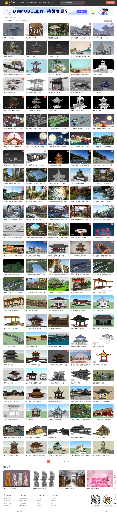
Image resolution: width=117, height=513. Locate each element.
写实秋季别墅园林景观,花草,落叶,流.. (81, 201)
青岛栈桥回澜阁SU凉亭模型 (78, 346)
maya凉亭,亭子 (97, 92)
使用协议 (39, 500)
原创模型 (29, 2)
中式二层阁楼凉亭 (53, 56)
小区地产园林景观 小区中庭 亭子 (12, 183)
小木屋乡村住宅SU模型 (99, 437)
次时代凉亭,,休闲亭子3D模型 (78, 237)
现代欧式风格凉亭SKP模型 (55, 310)
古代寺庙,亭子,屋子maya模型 (56, 383)
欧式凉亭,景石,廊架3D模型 (33, 256)
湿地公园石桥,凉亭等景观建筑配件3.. (103, 274)
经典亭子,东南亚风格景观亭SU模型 (35, 455)
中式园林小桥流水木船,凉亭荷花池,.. (102, 147)
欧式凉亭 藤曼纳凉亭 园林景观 (34, 201)
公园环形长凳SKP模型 (99, 292)
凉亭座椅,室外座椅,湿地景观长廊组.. (80, 274)
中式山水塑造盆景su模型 (77, 183)
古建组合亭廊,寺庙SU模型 (11, 401)
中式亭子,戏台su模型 (54, 92)
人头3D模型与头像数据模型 (39, 488)
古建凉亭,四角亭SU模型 (99, 365)
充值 (115, 488)
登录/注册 (110, 3)
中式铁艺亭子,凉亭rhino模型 (33, 92)
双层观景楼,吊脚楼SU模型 (11, 419)
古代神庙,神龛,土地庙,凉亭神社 (12, 110)
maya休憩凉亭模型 (98, 74)
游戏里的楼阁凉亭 (31, 56)
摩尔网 (5, 17)
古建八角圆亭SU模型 (98, 310)
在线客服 (53, 498)
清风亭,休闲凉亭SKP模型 (77, 328)
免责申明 (39, 503)
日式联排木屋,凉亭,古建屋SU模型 (102, 419)
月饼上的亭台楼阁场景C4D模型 (101, 128)
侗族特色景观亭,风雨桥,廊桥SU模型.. (81, 401)
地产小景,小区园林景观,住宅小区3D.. (58, 237)
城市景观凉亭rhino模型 (77, 92)
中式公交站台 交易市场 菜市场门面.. (80, 165)
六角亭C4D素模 (52, 110)
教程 (40, 2)
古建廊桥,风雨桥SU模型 (77, 437)
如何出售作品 (7, 503)
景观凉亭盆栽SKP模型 (32, 310)
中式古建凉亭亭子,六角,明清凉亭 (35, 110)
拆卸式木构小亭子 (31, 38)
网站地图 (53, 500)
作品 (44, 2)
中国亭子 (28, 74)
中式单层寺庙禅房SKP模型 (78, 310)
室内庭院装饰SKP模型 (77, 292)
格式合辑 (50, 2)
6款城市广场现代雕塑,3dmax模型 (80, 128)
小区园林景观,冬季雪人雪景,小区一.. (102, 201)
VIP (115, 494)
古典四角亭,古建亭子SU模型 (33, 383)
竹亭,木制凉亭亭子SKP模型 (11, 328)
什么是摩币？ (7, 500)
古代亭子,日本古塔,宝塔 (54, 165)
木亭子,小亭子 (97, 56)
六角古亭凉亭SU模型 (31, 419)
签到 (115, 483)
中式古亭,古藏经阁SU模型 (11, 455)
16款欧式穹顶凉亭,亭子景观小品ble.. (36, 128)
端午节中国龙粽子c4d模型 (55, 74)
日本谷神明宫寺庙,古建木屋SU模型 (80, 455)
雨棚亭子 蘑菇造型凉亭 (54, 38)
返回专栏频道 (108, 20)
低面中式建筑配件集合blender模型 (13, 128)
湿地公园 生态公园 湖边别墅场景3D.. (36, 274)
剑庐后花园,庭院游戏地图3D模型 (12, 274)
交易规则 (39, 505)
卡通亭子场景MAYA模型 (77, 110)
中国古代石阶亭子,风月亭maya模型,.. (58, 365)
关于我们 (53, 505)
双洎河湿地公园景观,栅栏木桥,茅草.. (36, 237)
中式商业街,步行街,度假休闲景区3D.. (14, 292)
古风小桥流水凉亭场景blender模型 (80, 147)
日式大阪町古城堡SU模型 (55, 455)
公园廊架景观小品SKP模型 (55, 292)
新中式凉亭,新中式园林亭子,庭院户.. (36, 165)
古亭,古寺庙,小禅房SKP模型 (33, 328)
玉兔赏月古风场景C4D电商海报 (12, 147)
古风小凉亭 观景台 (9, 38)
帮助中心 (53, 503)
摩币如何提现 (22, 503)
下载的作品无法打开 (24, 498)
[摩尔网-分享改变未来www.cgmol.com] (11, 4)
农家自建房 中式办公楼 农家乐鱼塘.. (36, 183)
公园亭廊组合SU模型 (9, 346)
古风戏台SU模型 (8, 383)
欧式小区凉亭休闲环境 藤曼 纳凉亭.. (58, 201)
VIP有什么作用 (23, 505)
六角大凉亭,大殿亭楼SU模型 (33, 401)
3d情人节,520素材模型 (93, 488)
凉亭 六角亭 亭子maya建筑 (100, 38)
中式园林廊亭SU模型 (31, 346)
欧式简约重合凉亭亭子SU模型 (101, 455)
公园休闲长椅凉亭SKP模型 (11, 310)
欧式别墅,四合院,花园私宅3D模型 (102, 256)
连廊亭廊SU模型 (52, 437)
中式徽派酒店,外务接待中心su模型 (13, 437)
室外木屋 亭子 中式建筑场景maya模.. (81, 38)
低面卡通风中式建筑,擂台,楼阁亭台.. (58, 128)
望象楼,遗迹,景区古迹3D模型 (56, 256)
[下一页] (68, 461)
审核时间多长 (22, 500)
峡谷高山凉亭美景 (9, 56)
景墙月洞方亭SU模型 (98, 346)
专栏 (35, 2)
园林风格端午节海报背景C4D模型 (80, 74)
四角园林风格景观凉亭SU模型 (101, 401)
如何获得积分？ (8, 498)
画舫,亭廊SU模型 (75, 383)
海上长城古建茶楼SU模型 (33, 365)
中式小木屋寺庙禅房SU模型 (33, 437)
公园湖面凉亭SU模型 (98, 383)
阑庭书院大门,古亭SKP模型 (100, 328)
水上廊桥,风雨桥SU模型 (54, 346)
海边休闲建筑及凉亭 (9, 92)
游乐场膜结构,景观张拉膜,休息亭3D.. (36, 292)
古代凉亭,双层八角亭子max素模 (57, 183)
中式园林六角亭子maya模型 (55, 419)
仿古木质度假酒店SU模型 (55, 328)
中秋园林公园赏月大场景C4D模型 (35, 147)
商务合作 (39, 498)
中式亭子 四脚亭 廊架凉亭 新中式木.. (103, 165)
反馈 (115, 499)
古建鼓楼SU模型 (8, 365)
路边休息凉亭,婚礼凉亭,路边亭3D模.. (81, 365)
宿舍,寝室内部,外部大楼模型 (66, 488)
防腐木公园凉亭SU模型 (54, 401)
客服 (115, 477)
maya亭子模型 (97, 110)
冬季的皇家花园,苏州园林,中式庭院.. (13, 219)
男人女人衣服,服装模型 (10, 488)
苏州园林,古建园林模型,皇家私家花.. (36, 219)
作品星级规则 (7, 505)
